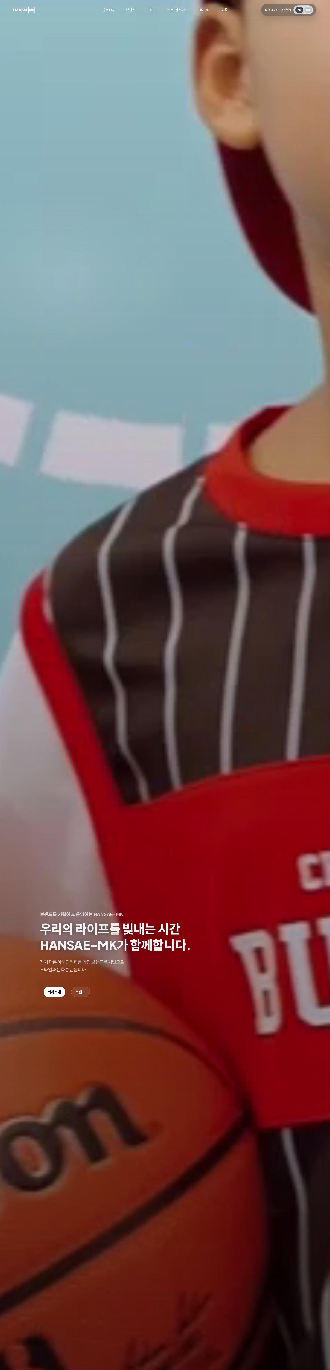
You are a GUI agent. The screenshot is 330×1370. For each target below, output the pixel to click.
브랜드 (131, 9)
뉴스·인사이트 (177, 9)
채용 (224, 9)
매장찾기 (286, 9)
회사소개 (54, 992)
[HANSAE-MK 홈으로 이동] (24, 10)
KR (299, 9)
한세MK (108, 9)
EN (308, 9)
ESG (151, 9)
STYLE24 (271, 9)
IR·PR (204, 9)
